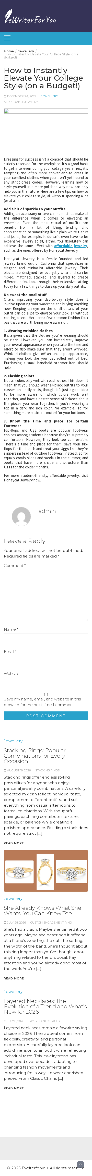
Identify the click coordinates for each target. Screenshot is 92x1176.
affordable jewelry (21, 102)
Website (11, 673)
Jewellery (49, 96)
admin (47, 511)
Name (11, 629)
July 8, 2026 (15, 1021)
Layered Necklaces (44, 1021)
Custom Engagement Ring (51, 922)
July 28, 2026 (16, 922)
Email (10, 651)
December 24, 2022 (22, 96)
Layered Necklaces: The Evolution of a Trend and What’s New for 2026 (45, 1006)
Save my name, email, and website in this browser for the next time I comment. (42, 702)
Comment (15, 565)
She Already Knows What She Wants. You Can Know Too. (42, 910)
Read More (14, 978)
